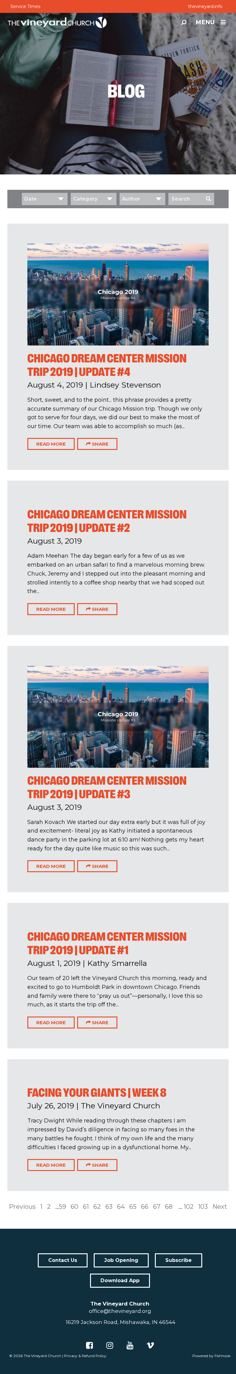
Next (219, 1206)
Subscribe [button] (178, 1260)
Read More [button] (51, 444)
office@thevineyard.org (120, 1311)
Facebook (89, 1345)
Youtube (130, 1345)
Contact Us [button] (62, 1260)
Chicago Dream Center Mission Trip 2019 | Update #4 (107, 365)
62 (97, 1206)
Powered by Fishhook (211, 1355)
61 (86, 1206)
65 (132, 1206)
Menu (204, 22)
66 (144, 1206)
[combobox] (45, 199)
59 (62, 1206)
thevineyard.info (205, 6)
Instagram (110, 1345)
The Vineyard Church (42, 1355)
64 (121, 1206)
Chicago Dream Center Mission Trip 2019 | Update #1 (107, 943)
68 (168, 1206)
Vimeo (150, 1345)
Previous (22, 1206)
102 (189, 1206)
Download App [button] (120, 1280)
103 (203, 1206)
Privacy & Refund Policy (85, 1355)
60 (74, 1206)
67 (156, 1206)
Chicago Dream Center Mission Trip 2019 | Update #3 (107, 787)
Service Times (25, 6)
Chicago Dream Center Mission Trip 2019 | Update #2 (107, 521)
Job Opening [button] (121, 1260)
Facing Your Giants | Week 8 (97, 1093)
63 (108, 1206)
